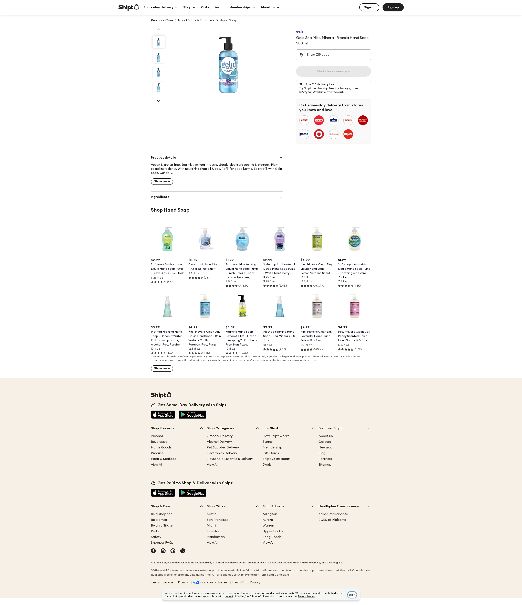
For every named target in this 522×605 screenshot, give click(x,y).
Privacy (183, 582)
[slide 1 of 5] (159, 42)
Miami (211, 525)
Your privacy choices (213, 582)
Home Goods (161, 447)
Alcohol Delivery (219, 441)
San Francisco (218, 519)
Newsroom (327, 447)
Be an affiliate (162, 525)
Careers (325, 441)
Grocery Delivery (220, 436)
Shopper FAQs (162, 542)
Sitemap (325, 464)
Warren (268, 525)
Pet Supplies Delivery (223, 447)
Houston (213, 531)
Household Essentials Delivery (230, 458)
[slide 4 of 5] (159, 88)
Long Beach (272, 537)
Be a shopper (161, 514)
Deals (267, 464)
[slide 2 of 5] (159, 57)
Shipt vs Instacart (277, 458)
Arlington (270, 514)
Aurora (268, 519)
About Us (326, 436)
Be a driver (159, 519)
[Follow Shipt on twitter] (182, 551)
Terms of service (162, 582)
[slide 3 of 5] (159, 72)
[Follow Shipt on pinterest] (172, 551)
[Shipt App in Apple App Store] (163, 415)
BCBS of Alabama (332, 519)
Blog (322, 453)
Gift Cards (271, 453)
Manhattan (216, 537)
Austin (211, 514)
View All (157, 464)
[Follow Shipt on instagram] (163, 551)
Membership (272, 447)
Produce (157, 453)
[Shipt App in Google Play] (192, 415)
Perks (155, 531)
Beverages (159, 441)
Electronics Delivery (222, 453)
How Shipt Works (276, 436)
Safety (156, 537)
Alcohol (157, 436)
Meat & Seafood (163, 458)
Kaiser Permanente (333, 514)
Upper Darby (273, 531)
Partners (325, 458)
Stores (268, 441)
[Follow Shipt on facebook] (153, 551)
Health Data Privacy (246, 582)
